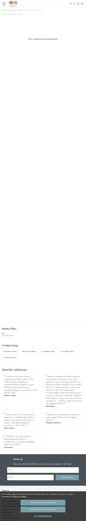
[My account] (78, 3)
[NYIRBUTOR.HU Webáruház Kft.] (13, 3)
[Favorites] (74, 3)
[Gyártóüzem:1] (8, 334)
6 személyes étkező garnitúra (71, 351)
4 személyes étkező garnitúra (52, 351)
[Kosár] (82, 3)
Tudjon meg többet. (20, 497)
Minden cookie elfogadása (43, 503)
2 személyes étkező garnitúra (13, 351)
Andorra (20, 10)
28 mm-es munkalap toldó (31, 351)
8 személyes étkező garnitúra (13, 357)
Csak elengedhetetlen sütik (43, 509)
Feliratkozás (67, 477)
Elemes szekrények (8, 10)
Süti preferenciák (43, 516)
